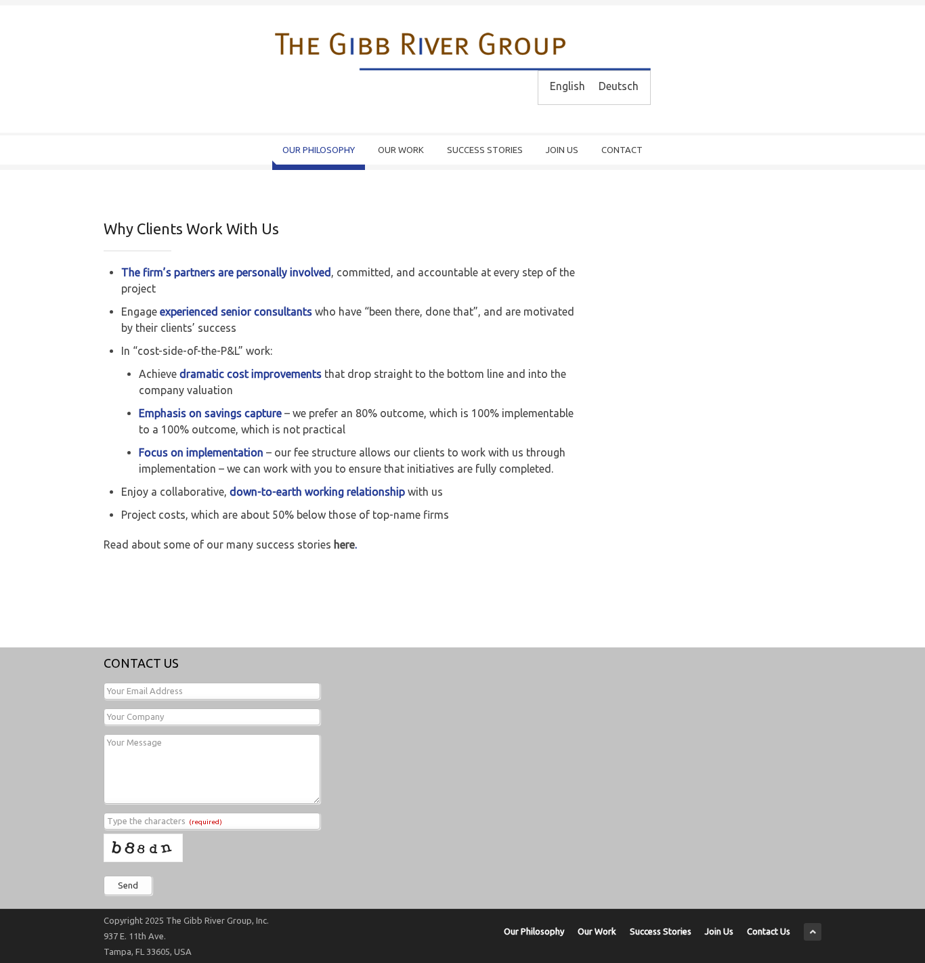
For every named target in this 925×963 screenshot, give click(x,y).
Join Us (562, 149)
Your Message (134, 742)
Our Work (401, 149)
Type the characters (164, 821)
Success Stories (485, 149)
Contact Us (768, 931)
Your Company (135, 716)
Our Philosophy (318, 149)
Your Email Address (145, 691)
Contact (622, 149)
